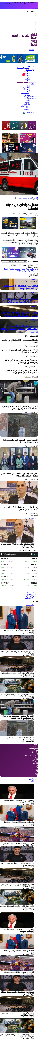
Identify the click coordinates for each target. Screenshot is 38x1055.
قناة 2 (26, 75)
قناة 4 (27, 79)
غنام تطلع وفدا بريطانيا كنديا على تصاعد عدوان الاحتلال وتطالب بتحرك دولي (19, 474)
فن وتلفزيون (25, 105)
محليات (27, 95)
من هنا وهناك (29, 98)
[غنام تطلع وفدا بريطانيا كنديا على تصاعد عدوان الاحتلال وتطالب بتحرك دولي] (19, 470)
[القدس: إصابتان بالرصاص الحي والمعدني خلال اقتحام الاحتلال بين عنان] (19, 436)
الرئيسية (31, 66)
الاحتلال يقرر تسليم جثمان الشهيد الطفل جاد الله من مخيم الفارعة (20, 300)
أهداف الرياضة (29, 96)
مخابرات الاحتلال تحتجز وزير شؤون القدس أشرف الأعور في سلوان (21, 508)
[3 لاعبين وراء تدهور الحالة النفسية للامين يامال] (17, 842)
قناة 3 (28, 77)
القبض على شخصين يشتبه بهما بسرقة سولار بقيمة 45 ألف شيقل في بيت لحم (19, 407)
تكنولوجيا (27, 104)
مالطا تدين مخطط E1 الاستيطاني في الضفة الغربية (20, 287)
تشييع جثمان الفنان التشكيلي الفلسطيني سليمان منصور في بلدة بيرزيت (19, 328)
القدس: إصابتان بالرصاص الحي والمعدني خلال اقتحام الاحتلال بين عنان (20, 441)
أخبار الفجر (26, 89)
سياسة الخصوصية (23, 68)
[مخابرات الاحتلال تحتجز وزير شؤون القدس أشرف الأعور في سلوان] (19, 503)
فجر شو (25, 82)
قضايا (28, 107)
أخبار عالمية (26, 91)
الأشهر (31, 779)
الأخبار (32, 84)
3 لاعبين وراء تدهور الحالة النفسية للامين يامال (18, 843)
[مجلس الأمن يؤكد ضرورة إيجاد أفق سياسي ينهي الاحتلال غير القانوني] (17, 671)
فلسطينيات (25, 93)
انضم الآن (35, 8)
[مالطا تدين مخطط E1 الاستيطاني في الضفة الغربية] (17, 820)
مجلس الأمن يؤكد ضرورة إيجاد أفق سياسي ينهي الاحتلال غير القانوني (20, 314)
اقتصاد (27, 102)
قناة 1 (27, 71)
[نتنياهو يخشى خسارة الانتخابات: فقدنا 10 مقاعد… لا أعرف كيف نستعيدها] (17, 799)
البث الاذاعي (28, 113)
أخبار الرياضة (26, 88)
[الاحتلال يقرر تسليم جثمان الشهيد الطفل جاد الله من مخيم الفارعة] (17, 650)
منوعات (27, 109)
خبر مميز (33, 259)
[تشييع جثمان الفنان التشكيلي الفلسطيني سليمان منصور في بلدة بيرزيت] (17, 693)
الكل (28, 86)
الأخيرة (31, 781)
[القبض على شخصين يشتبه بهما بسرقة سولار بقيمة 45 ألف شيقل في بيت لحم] (19, 402)
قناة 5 (28, 80)
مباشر (30, 70)
